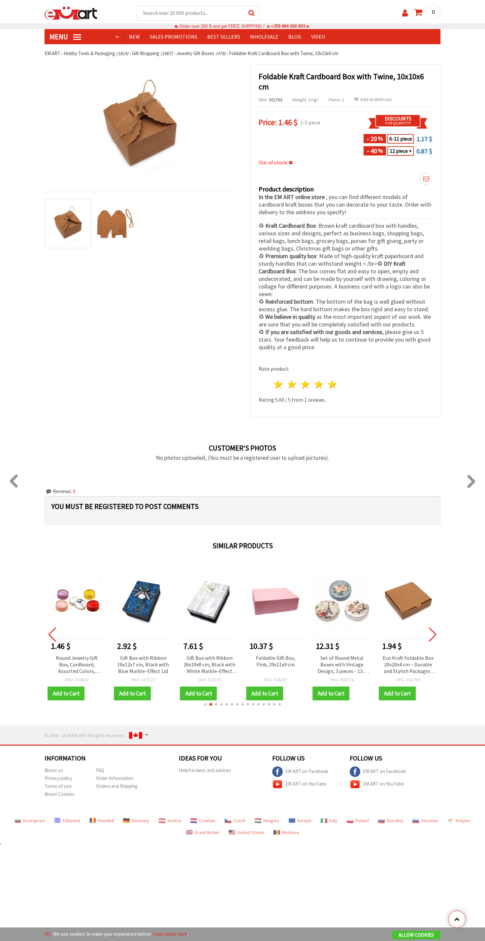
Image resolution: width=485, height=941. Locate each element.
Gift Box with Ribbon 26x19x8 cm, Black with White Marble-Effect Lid (209, 665)
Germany (140, 820)
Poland (362, 820)
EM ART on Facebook (306, 771)
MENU (59, 36)
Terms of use (58, 786)
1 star (278, 384)
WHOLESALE (264, 36)
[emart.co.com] (71, 12)
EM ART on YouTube (305, 784)
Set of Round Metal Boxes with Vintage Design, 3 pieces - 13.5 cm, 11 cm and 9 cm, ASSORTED (342, 665)
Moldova (290, 832)
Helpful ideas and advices (205, 770)
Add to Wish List (376, 99)
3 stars (305, 384)
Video (318, 36)
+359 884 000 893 (288, 26)
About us (54, 770)
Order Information (114, 778)
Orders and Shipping (117, 786)
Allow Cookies (416, 935)
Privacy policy (58, 778)
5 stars (332, 384)
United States (250, 832)
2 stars (292, 384)
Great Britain (207, 832)
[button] (205, 704)
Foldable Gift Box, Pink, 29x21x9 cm (275, 661)
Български (34, 820)
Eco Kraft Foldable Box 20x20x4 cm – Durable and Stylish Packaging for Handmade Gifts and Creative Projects (408, 665)
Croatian (207, 820)
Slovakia (395, 820)
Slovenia (429, 820)
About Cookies (60, 794)
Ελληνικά (71, 820)
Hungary (271, 820)
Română (106, 820)
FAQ (100, 770)
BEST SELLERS (223, 36)
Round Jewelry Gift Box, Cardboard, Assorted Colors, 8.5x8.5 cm (77, 665)
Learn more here (170, 934)
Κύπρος (463, 820)
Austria (174, 820)
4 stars (319, 384)
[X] (47, 934)
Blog (294, 36)
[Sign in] (405, 13)
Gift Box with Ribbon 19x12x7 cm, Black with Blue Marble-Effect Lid (143, 664)
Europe (304, 820)
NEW (134, 36)
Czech (239, 820)
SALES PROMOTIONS (173, 36)
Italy (333, 820)
